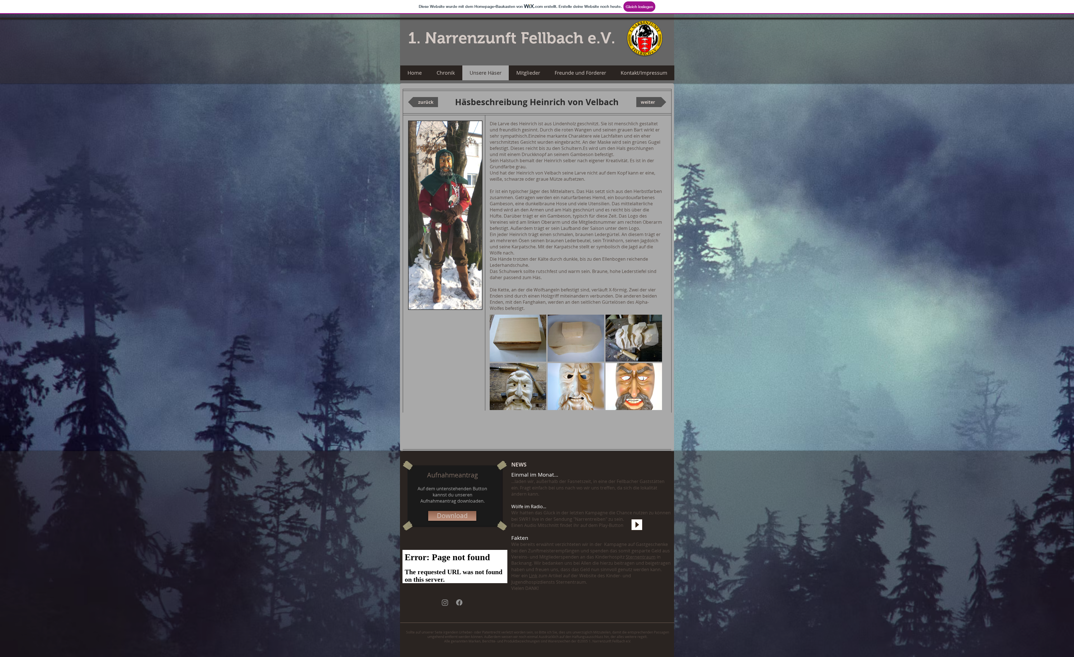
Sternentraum (641, 557)
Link (533, 576)
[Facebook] (459, 602)
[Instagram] (445, 602)
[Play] (637, 524)
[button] (518, 338)
